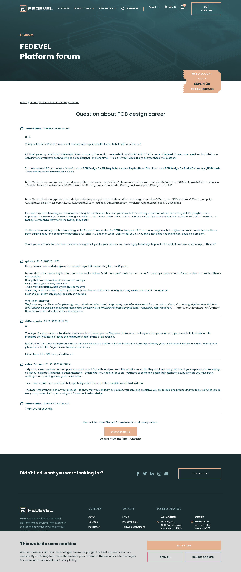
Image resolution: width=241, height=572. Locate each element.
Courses (93, 522)
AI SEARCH (132, 8)
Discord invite (120, 431)
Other (33, 102)
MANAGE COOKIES (203, 557)
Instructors (94, 527)
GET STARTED (206, 8)
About (91, 516)
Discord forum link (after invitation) (120, 438)
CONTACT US (200, 473)
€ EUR (152, 6)
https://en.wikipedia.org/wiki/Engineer (198, 307)
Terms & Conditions (133, 527)
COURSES (63, 8)
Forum (23, 102)
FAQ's (125, 516)
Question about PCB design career (59, 102)
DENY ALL (165, 557)
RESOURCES (106, 8)
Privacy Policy (68, 560)
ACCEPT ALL (184, 545)
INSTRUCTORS (82, 8)
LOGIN (172, 6)
